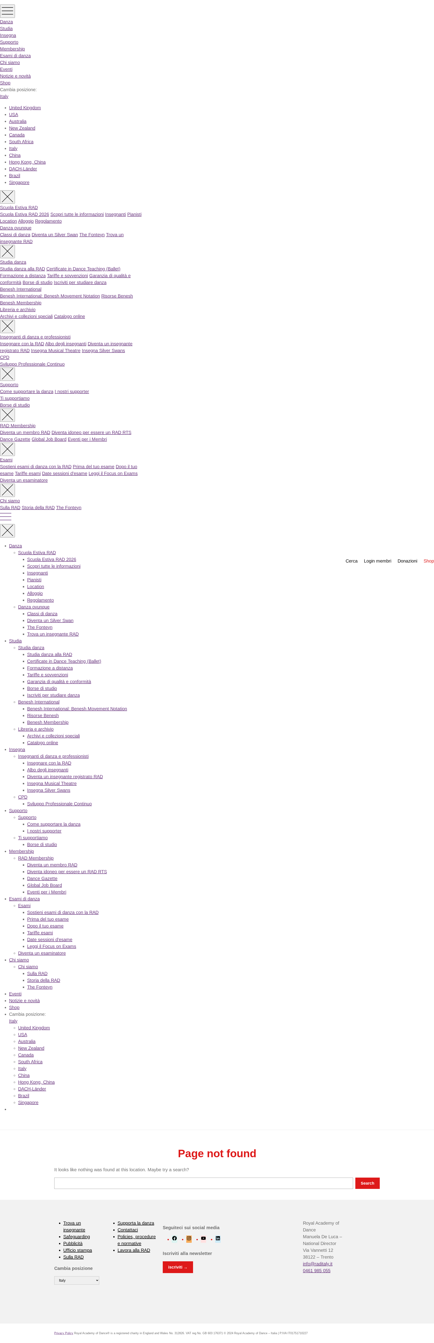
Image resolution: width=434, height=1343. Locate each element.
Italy (4, 96)
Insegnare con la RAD (22, 343)
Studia (6, 28)
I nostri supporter (72, 391)
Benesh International (20, 289)
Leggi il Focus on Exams (113, 473)
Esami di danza (15, 55)
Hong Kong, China (27, 162)
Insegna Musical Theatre (55, 350)
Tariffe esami (28, 473)
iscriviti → (178, 1267)
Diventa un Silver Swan (55, 234)
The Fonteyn (92, 234)
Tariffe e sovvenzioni (67, 275)
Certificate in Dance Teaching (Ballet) (83, 268)
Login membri (377, 560)
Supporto (9, 42)
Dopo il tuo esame (45, 925)
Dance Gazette (15, 439)
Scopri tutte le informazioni (77, 214)
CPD (4, 357)
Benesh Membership (20, 302)
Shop (5, 82)
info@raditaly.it (318, 1263)
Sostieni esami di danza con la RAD (35, 466)
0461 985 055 (316, 1270)
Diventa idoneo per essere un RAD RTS (91, 432)
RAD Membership (17, 425)
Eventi (6, 69)
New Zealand (22, 128)
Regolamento (48, 221)
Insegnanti (115, 214)
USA (13, 114)
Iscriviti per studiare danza (80, 282)
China (15, 155)
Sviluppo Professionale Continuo (32, 364)
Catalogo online (69, 316)
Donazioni (407, 560)
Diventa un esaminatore (24, 480)
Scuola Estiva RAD (19, 207)
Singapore (19, 182)
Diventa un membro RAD (25, 432)
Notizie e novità (15, 76)
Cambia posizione (73, 1268)
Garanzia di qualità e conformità (59, 681)
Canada (17, 134)
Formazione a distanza (23, 275)
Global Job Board (49, 439)
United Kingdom (25, 107)
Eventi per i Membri (87, 439)
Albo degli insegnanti (65, 343)
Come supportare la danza (26, 391)
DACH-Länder (23, 168)
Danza (6, 21)
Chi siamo (10, 62)
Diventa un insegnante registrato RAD (65, 776)
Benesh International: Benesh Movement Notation (50, 295)
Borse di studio (37, 282)
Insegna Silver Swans (103, 350)
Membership (12, 48)
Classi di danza (15, 234)
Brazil (14, 175)
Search (367, 1183)
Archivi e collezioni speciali (26, 316)
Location (8, 221)
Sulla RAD (10, 507)
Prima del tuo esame (93, 466)
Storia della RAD (38, 507)
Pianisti (134, 214)
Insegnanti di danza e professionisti (35, 336)
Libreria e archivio (17, 309)
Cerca (352, 560)
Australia (17, 121)
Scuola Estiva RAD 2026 (24, 214)
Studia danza (13, 262)
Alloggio (26, 221)
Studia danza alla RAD (22, 268)
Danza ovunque (15, 227)
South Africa (21, 141)
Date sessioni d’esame (64, 473)
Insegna (8, 35)
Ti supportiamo (15, 398)
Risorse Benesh (117, 295)
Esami (6, 459)
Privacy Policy (63, 1333)
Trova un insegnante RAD (53, 634)
